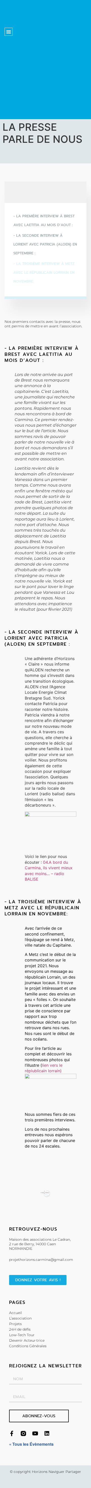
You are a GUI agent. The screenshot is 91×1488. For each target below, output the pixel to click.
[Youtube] (35, 1433)
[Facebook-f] (11, 1433)
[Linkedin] (46, 1433)
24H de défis (20, 1329)
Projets (15, 1324)
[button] (9, 32)
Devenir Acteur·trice (26, 1340)
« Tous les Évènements (31, 1444)
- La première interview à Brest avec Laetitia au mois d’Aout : (44, 221)
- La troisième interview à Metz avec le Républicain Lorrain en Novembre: (44, 272)
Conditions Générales (28, 1346)
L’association (20, 1318)
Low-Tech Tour (22, 1335)
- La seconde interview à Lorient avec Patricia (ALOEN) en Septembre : (45, 244)
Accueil (15, 1312)
